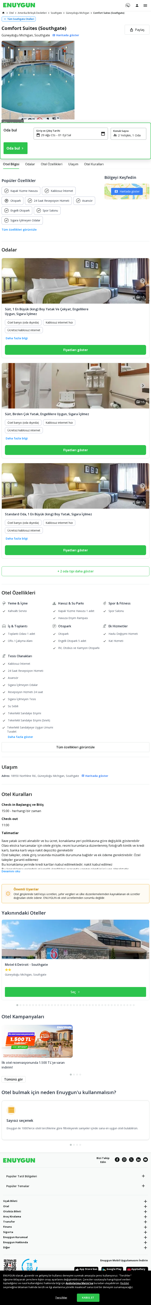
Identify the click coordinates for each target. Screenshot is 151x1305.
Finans (7, 1226)
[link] (3, 13)
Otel (6, 1206)
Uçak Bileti (10, 1201)
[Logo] (19, 5)
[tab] (11, 164)
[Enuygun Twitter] (131, 1160)
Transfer (9, 1221)
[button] (75, 80)
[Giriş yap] (137, 5)
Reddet (124, 1283)
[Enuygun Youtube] (145, 1160)
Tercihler (61, 1297)
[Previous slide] (8, 281)
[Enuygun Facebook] (117, 1160)
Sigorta (8, 1232)
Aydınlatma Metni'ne (79, 1283)
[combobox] (73, 135)
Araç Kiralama (12, 1216)
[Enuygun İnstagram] (124, 1160)
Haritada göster (130, 191)
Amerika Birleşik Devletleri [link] (32, 13)
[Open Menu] (145, 5)
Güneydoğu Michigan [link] (77, 13)
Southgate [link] (56, 13)
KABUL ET (88, 1297)
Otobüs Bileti (12, 1211)
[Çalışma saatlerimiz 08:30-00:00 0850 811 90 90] (127, 4)
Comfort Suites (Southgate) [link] (108, 13)
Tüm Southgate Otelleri (20, 19)
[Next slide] (142, 281)
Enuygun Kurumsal (15, 1237)
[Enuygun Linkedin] (138, 1160)
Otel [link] (11, 13)
